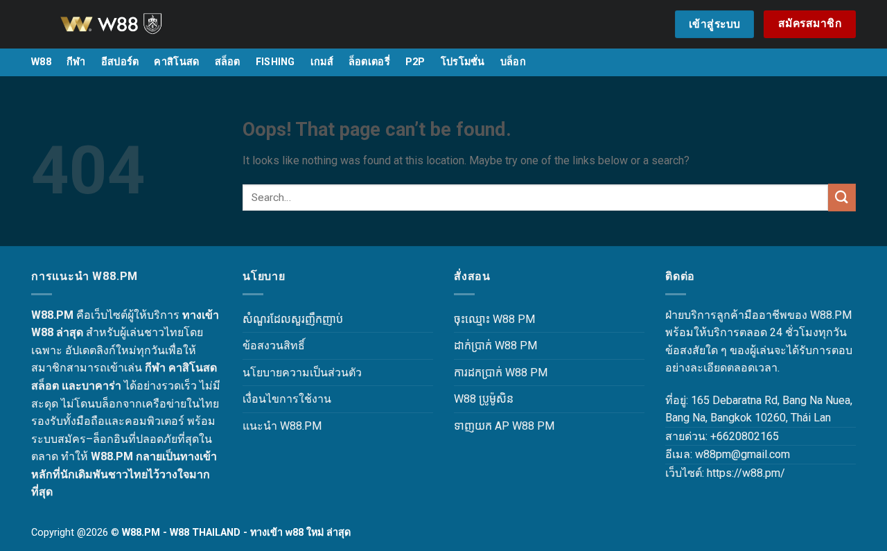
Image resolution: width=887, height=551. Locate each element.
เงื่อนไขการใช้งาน (287, 398)
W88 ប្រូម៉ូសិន (483, 398)
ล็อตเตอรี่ (369, 62)
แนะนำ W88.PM (282, 425)
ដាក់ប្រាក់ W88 (485, 345)
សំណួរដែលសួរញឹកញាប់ (293, 319)
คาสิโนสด (176, 62)
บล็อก (513, 62)
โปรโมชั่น (463, 62)
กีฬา (76, 62)
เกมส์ (321, 62)
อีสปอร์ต (120, 62)
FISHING (275, 62)
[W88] (128, 24)
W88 (41, 62)
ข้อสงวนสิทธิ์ (274, 345)
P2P (415, 62)
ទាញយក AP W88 (494, 425)
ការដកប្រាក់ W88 (490, 372)
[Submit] (842, 197)
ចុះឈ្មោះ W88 (484, 319)
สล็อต (227, 62)
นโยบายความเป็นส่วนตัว (302, 372)
